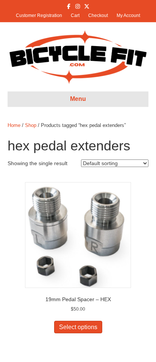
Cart (75, 15)
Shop (30, 125)
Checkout (98, 15)
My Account (128, 15)
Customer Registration (39, 15)
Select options (78, 327)
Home (14, 125)
